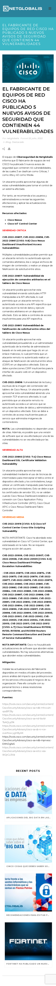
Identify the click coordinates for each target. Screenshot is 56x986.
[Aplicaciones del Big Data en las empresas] (28, 795)
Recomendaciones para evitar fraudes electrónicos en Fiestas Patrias (29, 915)
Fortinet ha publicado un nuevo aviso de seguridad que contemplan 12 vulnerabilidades (29, 964)
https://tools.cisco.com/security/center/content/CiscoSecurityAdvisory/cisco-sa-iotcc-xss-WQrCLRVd (28, 751)
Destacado (18, 142)
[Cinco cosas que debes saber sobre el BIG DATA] (28, 844)
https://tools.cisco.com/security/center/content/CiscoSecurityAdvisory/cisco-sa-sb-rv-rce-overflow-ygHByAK (28, 729)
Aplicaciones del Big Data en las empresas (29, 817)
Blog (8, 142)
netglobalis (13, 138)
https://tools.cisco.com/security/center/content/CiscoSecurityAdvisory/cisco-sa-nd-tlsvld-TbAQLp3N (28, 719)
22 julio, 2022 (36, 138)
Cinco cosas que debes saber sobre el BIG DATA (29, 866)
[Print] (11, 149)
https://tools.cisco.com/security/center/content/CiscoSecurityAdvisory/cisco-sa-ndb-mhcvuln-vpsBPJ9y (28, 708)
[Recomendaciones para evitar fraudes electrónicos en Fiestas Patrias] (28, 892)
